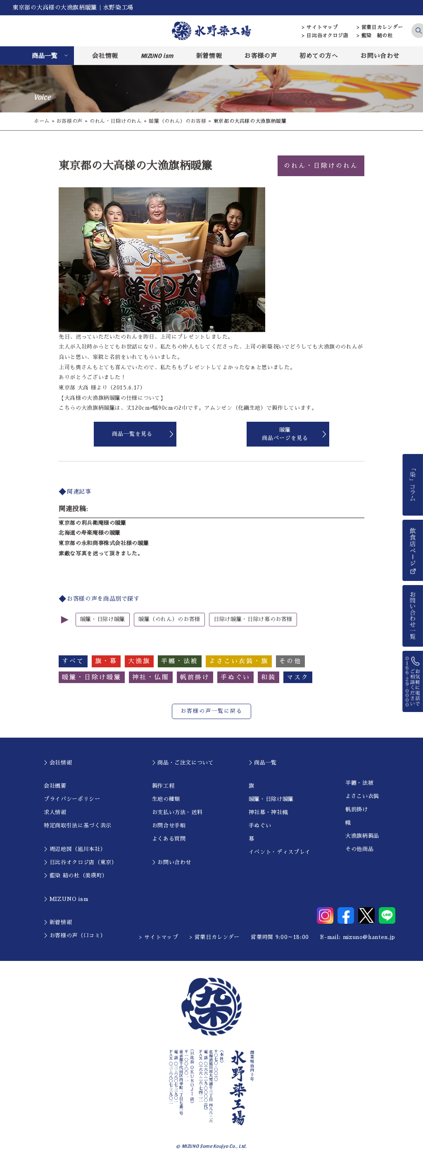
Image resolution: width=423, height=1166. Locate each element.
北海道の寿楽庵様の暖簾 (90, 532)
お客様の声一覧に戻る (211, 711)
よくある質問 (169, 838)
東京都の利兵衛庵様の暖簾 (92, 523)
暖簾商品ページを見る (285, 434)
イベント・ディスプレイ (280, 852)
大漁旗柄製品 (362, 836)
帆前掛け (356, 809)
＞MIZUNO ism (66, 899)
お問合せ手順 (169, 825)
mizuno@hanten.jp (369, 937)
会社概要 (55, 785)
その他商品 (359, 849)
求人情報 (55, 812)
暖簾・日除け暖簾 (102, 619)
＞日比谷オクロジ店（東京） (80, 862)
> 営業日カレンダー (380, 27)
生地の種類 (166, 799)
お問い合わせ (380, 56)
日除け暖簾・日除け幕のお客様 (253, 619)
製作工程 (163, 785)
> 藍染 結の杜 (375, 35)
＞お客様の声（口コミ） (75, 935)
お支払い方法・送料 (177, 812)
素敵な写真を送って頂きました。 (101, 553)
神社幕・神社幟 (268, 812)
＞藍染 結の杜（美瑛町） (76, 875)
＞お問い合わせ (172, 862)
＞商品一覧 (263, 762)
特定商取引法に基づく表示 (78, 825)
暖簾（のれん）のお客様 (177, 121)
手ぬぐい (260, 825)
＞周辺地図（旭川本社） (75, 849)
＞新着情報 (58, 922)
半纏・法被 (359, 783)
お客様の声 (261, 56)
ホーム (42, 121)
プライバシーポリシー (72, 799)
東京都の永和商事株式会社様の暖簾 (104, 543)
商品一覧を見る (132, 434)
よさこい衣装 (362, 796)
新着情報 (209, 56)
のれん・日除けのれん (116, 121)
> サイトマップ (320, 27)
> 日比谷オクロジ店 (325, 35)
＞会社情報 (58, 762)
